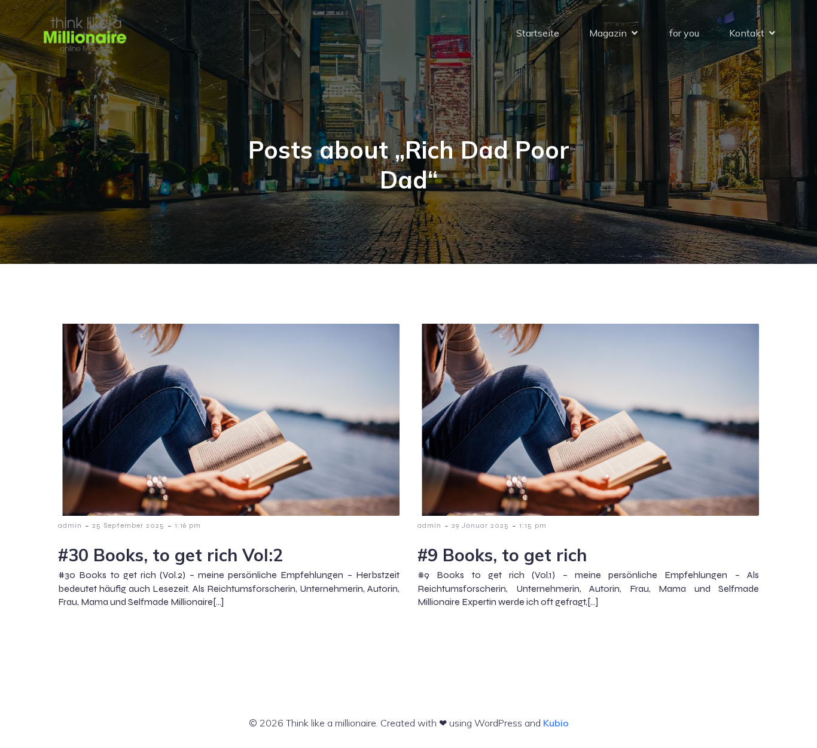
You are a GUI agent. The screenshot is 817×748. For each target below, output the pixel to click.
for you (684, 33)
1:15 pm (533, 525)
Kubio (556, 723)
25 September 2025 (128, 525)
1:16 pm (188, 525)
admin (70, 525)
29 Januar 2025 (480, 525)
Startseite (537, 33)
